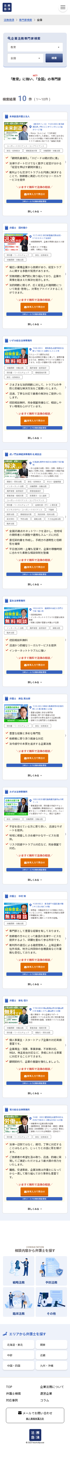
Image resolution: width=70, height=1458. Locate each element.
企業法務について (52, 1386)
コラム (44, 1400)
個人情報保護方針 (35, 1418)
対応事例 (12, 1400)
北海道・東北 (15, 1345)
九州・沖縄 (46, 1365)
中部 (9, 1355)
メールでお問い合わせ (37, 1413)
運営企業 (46, 1393)
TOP (9, 1386)
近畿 (42, 1355)
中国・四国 (13, 1365)
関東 (42, 1345)
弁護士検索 (13, 1393)
